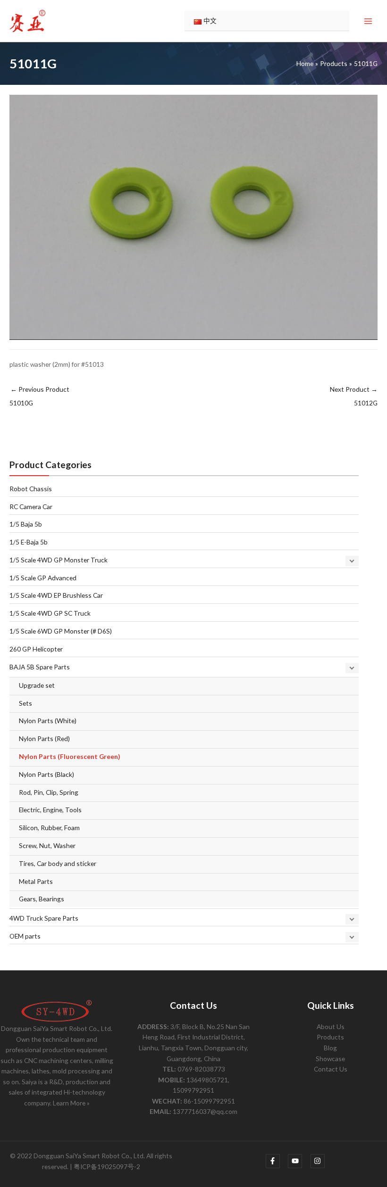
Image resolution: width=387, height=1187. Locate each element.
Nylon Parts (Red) (44, 738)
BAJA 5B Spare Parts (39, 667)
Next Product (354, 396)
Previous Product (39, 396)
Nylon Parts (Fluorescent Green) (69, 756)
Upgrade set (37, 685)
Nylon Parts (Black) (46, 774)
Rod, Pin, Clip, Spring (48, 792)
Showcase (330, 1059)
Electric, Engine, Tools (50, 810)
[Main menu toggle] (368, 21)
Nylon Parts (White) (47, 721)
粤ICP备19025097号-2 (107, 1166)
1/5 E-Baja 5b (28, 542)
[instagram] (319, 1161)
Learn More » (71, 1103)
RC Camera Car (30, 507)
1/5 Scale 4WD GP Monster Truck (58, 560)
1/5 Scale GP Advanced (42, 578)
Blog (330, 1048)
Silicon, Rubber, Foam (49, 828)
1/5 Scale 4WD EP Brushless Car (56, 595)
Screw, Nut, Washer (47, 845)
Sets (25, 703)
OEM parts (25, 936)
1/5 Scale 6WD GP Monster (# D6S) (60, 631)
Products (330, 1037)
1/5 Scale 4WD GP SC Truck (50, 613)
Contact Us (330, 1069)
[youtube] (298, 1161)
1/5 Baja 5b (25, 524)
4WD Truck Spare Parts (43, 918)
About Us (331, 1026)
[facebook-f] (276, 1161)
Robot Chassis (30, 489)
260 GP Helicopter (36, 649)
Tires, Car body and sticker (57, 863)
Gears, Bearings (41, 899)
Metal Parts (36, 881)
